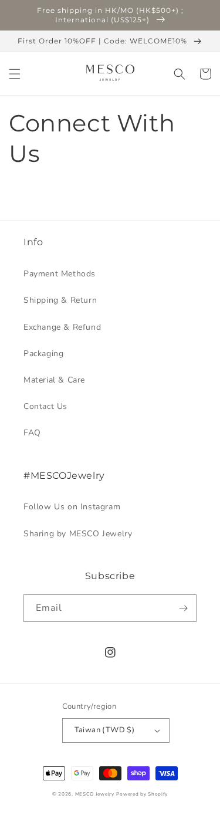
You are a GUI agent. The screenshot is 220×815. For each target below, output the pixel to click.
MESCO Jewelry (94, 794)
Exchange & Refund (62, 327)
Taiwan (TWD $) (105, 730)
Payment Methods (59, 273)
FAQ (32, 432)
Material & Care (54, 379)
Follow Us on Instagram (71, 506)
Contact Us (45, 406)
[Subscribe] (183, 608)
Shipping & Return (60, 300)
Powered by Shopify (142, 794)
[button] (15, 74)
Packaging (43, 353)
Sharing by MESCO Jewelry (77, 533)
